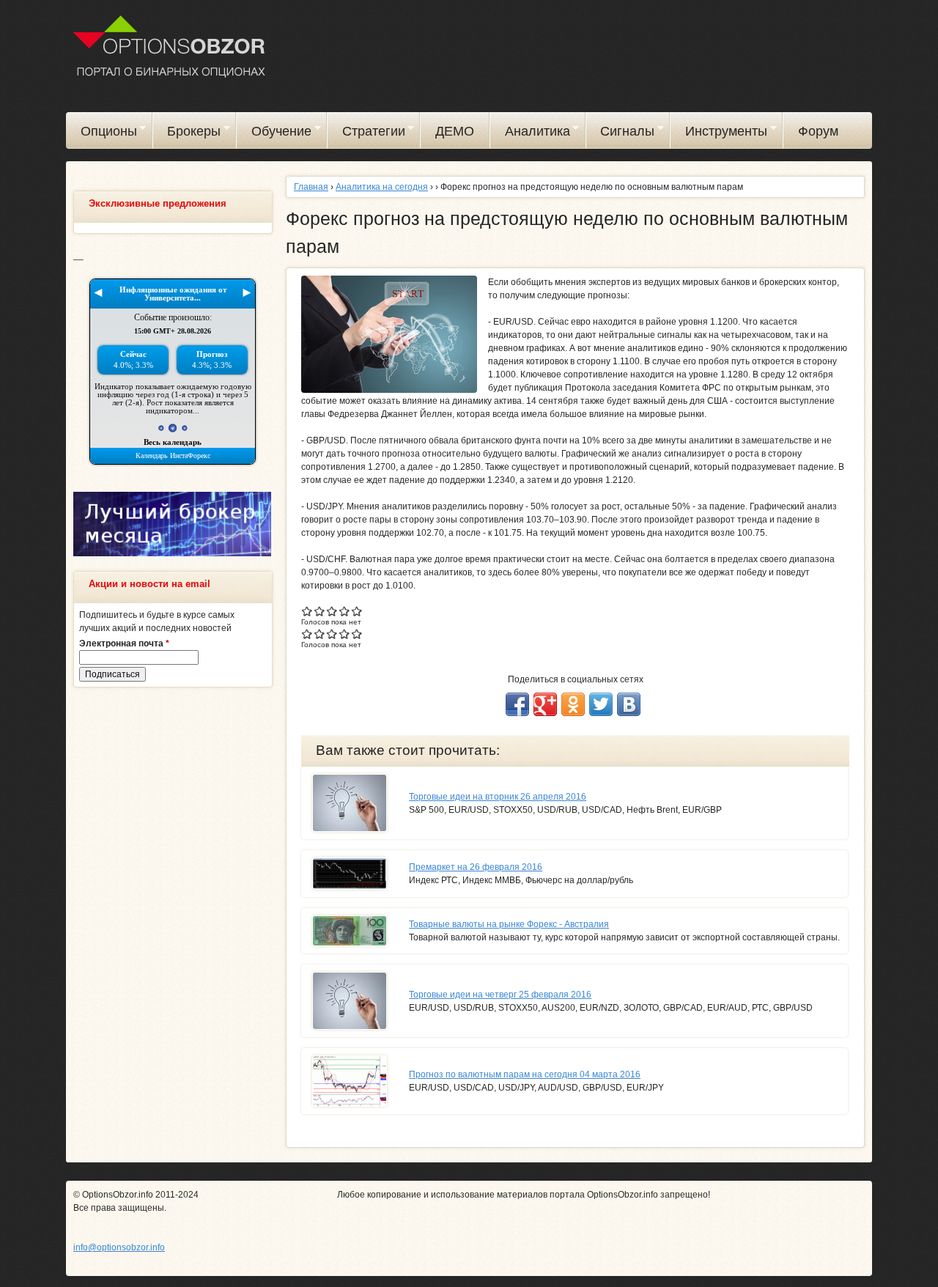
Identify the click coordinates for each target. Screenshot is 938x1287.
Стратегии (366, 133)
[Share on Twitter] (601, 704)
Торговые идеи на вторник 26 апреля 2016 (497, 797)
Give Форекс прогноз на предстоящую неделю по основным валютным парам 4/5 (345, 610)
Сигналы (620, 133)
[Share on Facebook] (517, 704)
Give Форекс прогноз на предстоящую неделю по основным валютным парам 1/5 (307, 610)
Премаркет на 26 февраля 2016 (475, 867)
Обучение (274, 133)
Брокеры (187, 133)
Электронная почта (124, 643)
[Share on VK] (628, 704)
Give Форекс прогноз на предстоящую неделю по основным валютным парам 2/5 (320, 610)
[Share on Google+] (545, 704)
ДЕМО (454, 131)
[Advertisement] (172, 922)
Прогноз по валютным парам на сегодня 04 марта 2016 (524, 1074)
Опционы (101, 133)
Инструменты (719, 133)
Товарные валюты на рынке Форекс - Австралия (509, 924)
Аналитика (530, 133)
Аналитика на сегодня (382, 187)
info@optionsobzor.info (119, 1247)
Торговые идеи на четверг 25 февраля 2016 (500, 994)
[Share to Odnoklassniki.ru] (573, 704)
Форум (818, 131)
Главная (311, 187)
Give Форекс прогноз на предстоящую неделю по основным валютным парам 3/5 (332, 610)
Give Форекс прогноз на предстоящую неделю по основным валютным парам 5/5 (357, 610)
